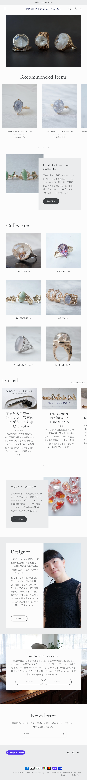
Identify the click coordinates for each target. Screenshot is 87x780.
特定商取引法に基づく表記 (72, 772)
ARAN (61, 318)
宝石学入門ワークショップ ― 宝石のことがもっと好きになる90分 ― (19, 420)
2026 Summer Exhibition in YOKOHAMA (59, 418)
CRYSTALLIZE (62, 365)
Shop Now (51, 201)
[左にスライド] (38, 147)
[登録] (63, 734)
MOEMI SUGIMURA (24, 772)
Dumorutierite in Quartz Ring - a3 (59, 131)
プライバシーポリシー (54, 772)
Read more (19, 618)
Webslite (29, 682)
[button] (5, 8)
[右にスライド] (48, 147)
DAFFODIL (22, 318)
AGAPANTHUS (22, 365)
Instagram (57, 682)
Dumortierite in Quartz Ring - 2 (19, 131)
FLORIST (62, 271)
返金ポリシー (65, 775)
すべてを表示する (78, 382)
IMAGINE (22, 271)
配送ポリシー (76, 775)
